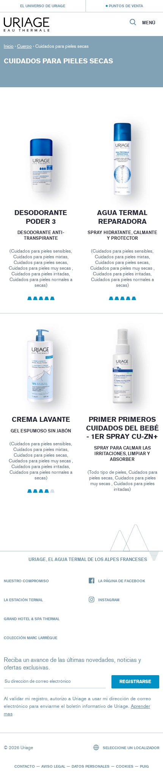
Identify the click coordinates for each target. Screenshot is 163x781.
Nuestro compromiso (26, 580)
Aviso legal (53, 766)
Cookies (124, 766)
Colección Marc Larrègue (30, 637)
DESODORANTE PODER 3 (40, 217)
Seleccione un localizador (130, 747)
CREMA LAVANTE (40, 419)
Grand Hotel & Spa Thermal (32, 618)
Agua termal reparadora (122, 217)
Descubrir (40, 178)
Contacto (24, 766)
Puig (144, 766)
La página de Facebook (121, 580)
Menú (148, 22)
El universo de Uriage (42, 5)
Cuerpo (24, 46)
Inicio (9, 46)
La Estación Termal (23, 599)
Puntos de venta (126, 5)
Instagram (108, 599)
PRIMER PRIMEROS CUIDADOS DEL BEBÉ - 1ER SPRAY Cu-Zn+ (122, 428)
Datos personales (91, 766)
